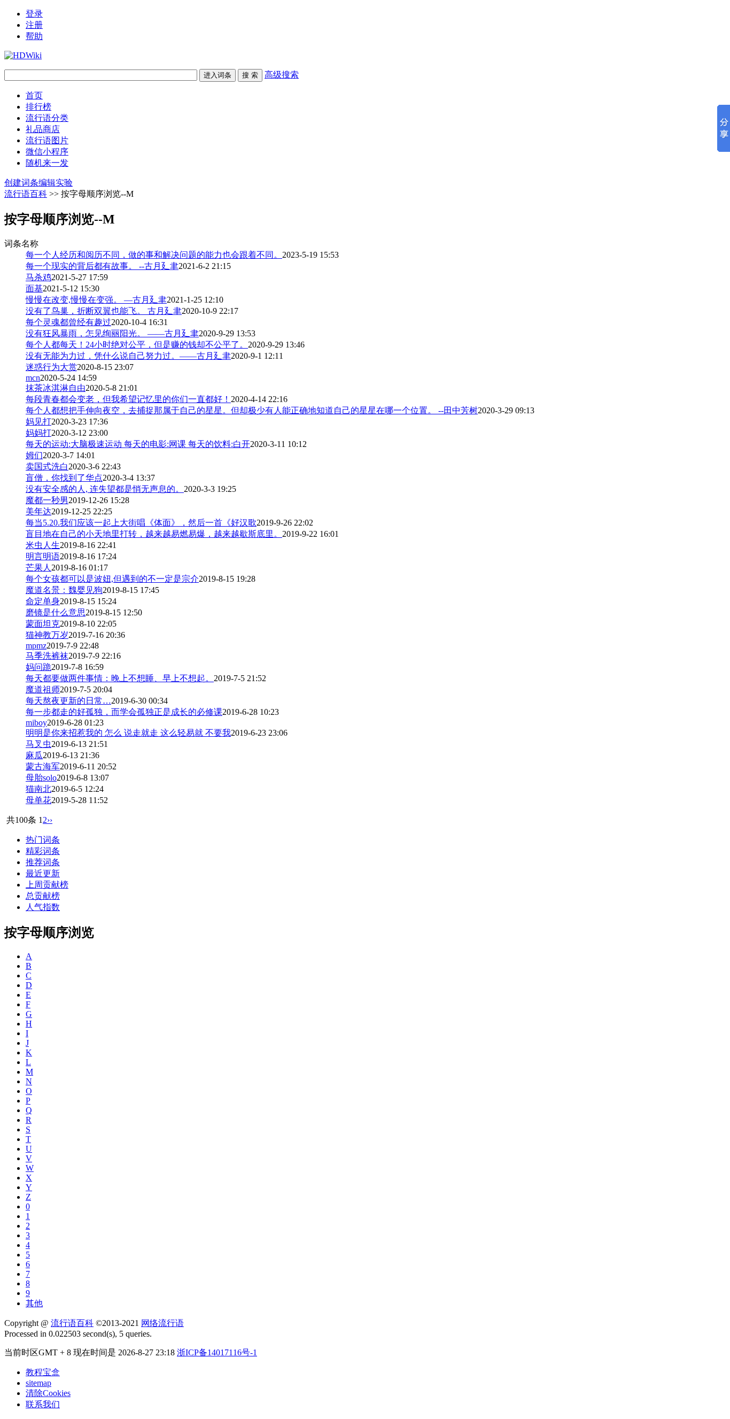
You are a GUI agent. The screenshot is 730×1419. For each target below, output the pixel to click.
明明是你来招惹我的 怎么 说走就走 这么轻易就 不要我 (128, 732)
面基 (34, 288)
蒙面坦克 (43, 623)
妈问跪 (38, 667)
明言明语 (43, 556)
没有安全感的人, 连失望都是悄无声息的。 (105, 488)
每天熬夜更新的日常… (68, 700)
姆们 (34, 455)
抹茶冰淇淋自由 (56, 387)
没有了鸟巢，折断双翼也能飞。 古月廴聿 (104, 310)
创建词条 (21, 182)
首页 (34, 95)
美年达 (38, 511)
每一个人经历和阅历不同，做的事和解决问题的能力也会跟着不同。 (154, 254)
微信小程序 (47, 151)
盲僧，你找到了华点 (64, 477)
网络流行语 (162, 1323)
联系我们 (43, 1404)
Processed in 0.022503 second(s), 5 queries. (78, 1333)
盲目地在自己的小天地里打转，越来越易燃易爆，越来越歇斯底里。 (154, 533)
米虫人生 (43, 545)
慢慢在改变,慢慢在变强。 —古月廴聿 (96, 299)
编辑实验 (55, 182)
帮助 (34, 36)
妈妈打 (38, 432)
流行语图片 (47, 140)
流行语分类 (47, 117)
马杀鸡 (38, 277)
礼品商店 (43, 129)
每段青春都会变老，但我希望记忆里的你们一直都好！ (128, 399)
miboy (36, 722)
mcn (33, 377)
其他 (34, 1303)
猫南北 (38, 788)
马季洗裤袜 (47, 655)
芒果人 (38, 567)
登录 (34, 13)
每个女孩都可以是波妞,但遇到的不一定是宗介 (112, 578)
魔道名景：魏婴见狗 (64, 590)
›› (49, 819)
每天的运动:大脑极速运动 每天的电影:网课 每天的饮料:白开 (138, 444)
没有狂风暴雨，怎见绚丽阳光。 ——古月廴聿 (112, 333)
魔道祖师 (43, 689)
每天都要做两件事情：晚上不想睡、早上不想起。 (120, 678)
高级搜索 (282, 74)
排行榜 (38, 106)
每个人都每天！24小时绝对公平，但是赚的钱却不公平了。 (137, 344)
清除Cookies (48, 1393)
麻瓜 (34, 755)
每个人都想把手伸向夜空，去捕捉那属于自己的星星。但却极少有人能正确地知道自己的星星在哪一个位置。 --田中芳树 (252, 410)
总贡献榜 (43, 895)
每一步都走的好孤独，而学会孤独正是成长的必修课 (124, 711)
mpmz (36, 645)
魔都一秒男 (47, 500)
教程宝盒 (43, 1372)
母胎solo (41, 777)
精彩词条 (43, 850)
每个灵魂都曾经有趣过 (68, 322)
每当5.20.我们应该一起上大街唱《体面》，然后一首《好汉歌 (141, 522)
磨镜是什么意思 (56, 612)
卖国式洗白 (47, 466)
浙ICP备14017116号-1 (217, 1352)
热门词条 (43, 839)
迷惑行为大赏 (51, 367)
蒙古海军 (43, 766)
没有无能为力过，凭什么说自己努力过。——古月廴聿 (128, 355)
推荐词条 (43, 862)
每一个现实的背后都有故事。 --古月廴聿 (102, 266)
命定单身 (43, 601)
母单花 (38, 800)
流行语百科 (25, 193)
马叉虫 (38, 744)
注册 (34, 24)
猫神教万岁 (47, 634)
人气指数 (43, 907)
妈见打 (38, 421)
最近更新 (43, 873)
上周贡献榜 (47, 884)
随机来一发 (47, 162)
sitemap (38, 1382)
